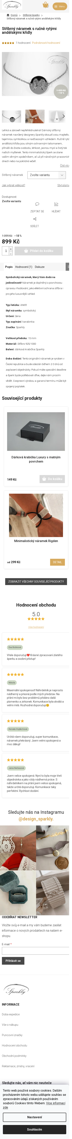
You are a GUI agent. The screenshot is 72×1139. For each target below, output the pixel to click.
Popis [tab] (9, 266)
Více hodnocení (36, 627)
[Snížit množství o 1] (11, 253)
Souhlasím (34, 1129)
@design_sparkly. (36, 819)
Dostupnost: (9, 196)
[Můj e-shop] (16, 989)
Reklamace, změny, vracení (18, 1066)
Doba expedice (11, 1014)
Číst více (65, 165)
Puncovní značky (12, 1035)
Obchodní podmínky (14, 1055)
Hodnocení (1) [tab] (23, 266)
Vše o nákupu (10, 1024)
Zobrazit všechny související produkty (36, 581)
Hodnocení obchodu (14, 1045)
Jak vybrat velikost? (13, 185)
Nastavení (34, 1117)
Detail (57, 562)
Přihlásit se (13, 961)
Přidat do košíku (41, 251)
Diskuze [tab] (40, 266)
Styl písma (63, 185)
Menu (62, 6)
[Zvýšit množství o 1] (11, 249)
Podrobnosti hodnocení (46, 42)
